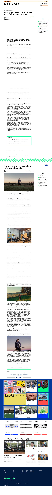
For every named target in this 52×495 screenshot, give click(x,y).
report (15, 113)
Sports (13, 472)
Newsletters (40, 470)
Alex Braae (7, 17)
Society (13, 470)
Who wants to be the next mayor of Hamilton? (15, 143)
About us (23, 471)
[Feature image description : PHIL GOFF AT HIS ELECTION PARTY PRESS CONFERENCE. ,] (43, 444)
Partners (5, 473)
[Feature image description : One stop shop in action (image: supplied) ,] (14, 447)
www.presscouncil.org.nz (12, 483)
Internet (5, 472)
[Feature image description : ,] (43, 457)
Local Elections (6, 10)
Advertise (27, 470)
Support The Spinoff (7, 1)
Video (4, 470)
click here (14, 156)
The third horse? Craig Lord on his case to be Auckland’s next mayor (18, 141)
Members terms (32, 471)
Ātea (4, 164)
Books (13, 471)
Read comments (19, 377)
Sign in (46, 1)
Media (13, 473)
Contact (22, 470)
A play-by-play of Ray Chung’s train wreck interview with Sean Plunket (18, 139)
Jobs (26, 471)
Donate (31, 470)
